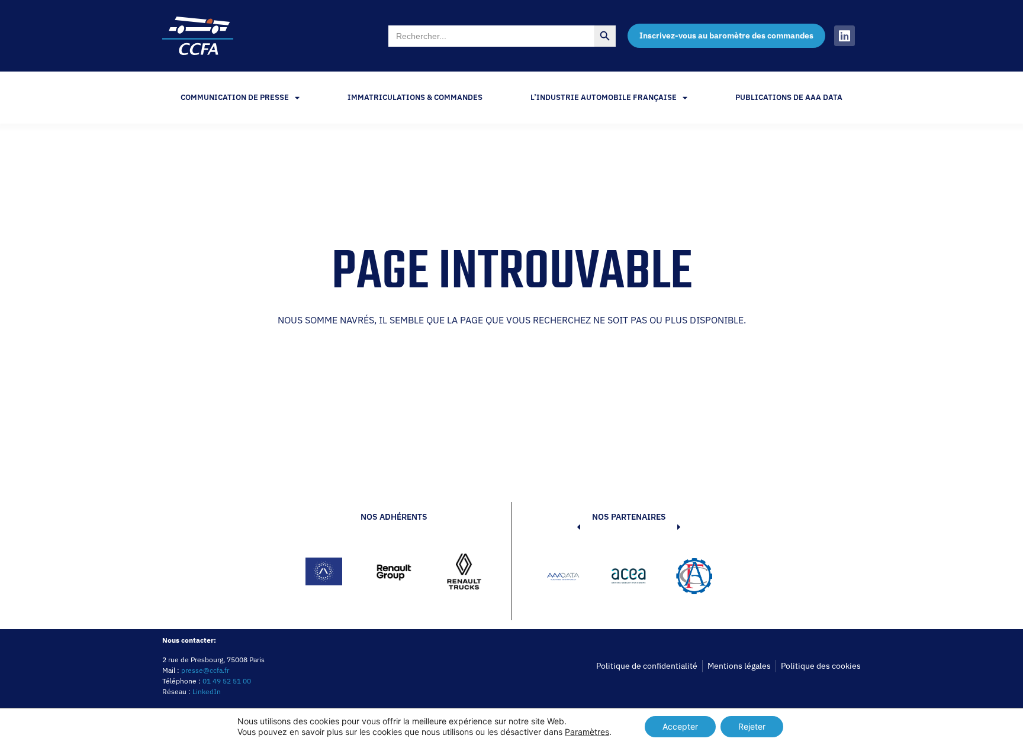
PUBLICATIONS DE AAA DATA (788, 97)
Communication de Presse (235, 97)
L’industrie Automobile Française (603, 97)
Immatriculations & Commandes (415, 97)
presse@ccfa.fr (205, 670)
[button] (560, 578)
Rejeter (751, 726)
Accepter (680, 726)
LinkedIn (206, 691)
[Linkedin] (844, 35)
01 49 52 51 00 (226, 680)
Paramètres (587, 732)
